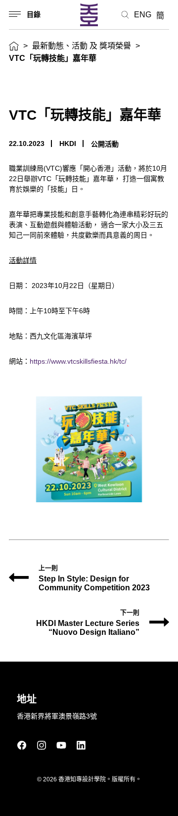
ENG (142, 14)
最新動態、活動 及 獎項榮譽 (81, 46)
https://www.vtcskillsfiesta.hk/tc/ (78, 361)
